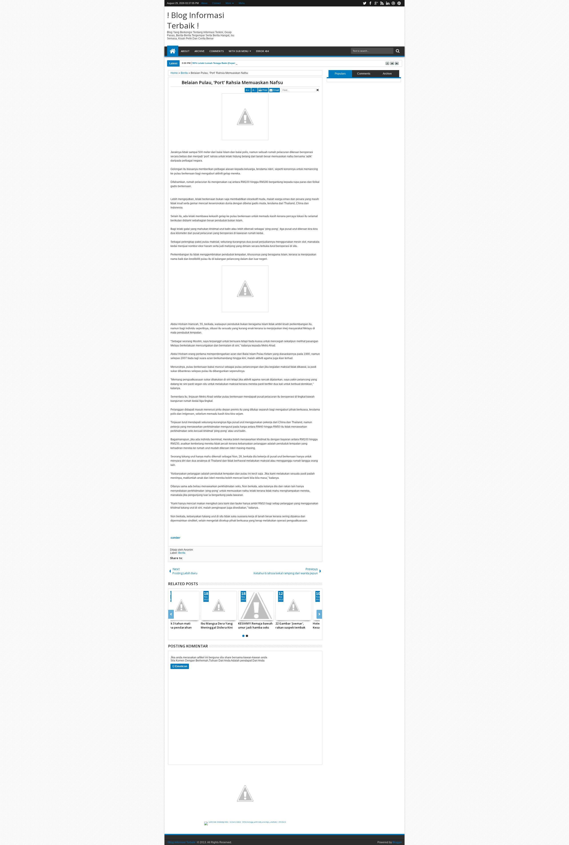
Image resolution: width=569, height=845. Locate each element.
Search (397, 51)
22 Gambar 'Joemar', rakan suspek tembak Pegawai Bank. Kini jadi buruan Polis (299, 625)
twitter (364, 3)
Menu (242, 3)
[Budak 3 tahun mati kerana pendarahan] (189, 605)
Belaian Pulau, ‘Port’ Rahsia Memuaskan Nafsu (232, 82)
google (376, 3)
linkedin (388, 3)
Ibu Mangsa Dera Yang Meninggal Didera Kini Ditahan (224, 625)
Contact (216, 3)
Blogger (397, 842)
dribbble (393, 3)
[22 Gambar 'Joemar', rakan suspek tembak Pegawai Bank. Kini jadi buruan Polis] (301, 605)
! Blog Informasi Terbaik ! (195, 20)
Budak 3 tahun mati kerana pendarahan (185, 625)
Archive (199, 51)
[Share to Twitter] (179, 617)
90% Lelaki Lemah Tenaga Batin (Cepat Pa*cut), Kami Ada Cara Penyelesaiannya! (236, 63)
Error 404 (262, 51)
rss (382, 3)
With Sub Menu (238, 51)
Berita (181, 552)
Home (172, 51)
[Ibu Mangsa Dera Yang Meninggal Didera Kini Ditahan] (226, 605)
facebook (370, 3)
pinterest (399, 3)
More (228, 3)
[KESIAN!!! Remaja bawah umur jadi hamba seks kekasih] (263, 605)
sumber (175, 537)
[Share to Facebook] (174, 617)
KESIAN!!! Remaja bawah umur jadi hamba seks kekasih (263, 625)
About (204, 3)
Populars (340, 73)
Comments (216, 51)
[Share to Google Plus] (184, 617)
